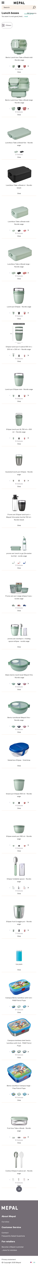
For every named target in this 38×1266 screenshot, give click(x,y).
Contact (5, 1233)
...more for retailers (9, 1250)
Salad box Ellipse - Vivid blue (19, 760)
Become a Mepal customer (13, 1247)
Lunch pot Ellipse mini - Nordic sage (19, 389)
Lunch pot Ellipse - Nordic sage (19, 307)
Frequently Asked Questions (13, 1236)
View (19, 72)
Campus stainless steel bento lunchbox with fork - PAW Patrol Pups (19, 1043)
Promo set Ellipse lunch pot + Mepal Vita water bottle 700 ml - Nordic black (19, 517)
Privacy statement (9, 1259)
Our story (5, 1222)
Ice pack (19, 964)
